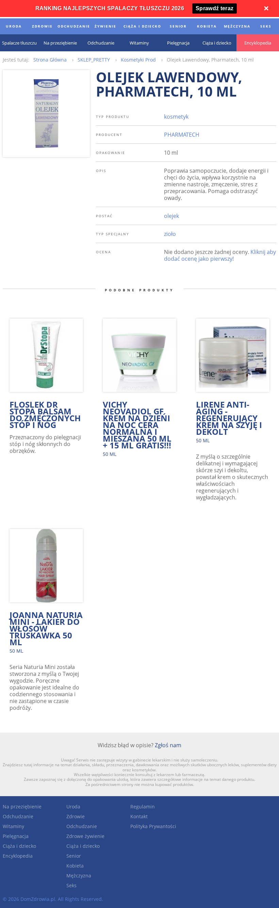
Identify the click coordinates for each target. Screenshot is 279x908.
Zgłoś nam (168, 745)
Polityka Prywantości (153, 826)
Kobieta (75, 865)
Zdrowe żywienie (85, 836)
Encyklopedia (18, 856)
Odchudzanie (18, 816)
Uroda (73, 806)
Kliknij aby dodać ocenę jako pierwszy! (220, 255)
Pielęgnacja (16, 836)
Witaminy (13, 826)
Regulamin (142, 806)
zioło (170, 234)
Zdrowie (75, 816)
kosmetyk (176, 116)
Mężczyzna (78, 875)
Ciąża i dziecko (19, 846)
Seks (71, 885)
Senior (73, 856)
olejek (171, 216)
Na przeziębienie (22, 806)
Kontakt (139, 816)
